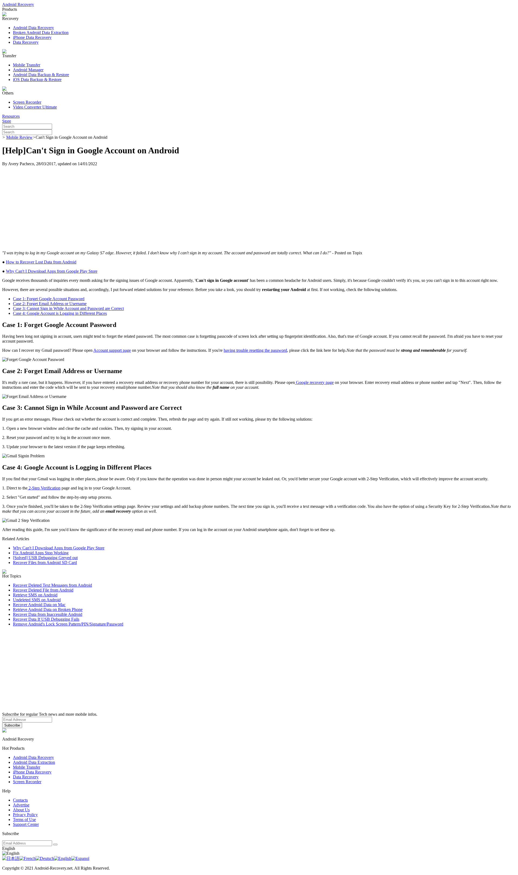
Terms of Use (24, 819)
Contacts (20, 800)
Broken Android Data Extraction (41, 32)
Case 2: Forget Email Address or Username (50, 303)
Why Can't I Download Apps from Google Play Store (51, 271)
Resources (11, 116)
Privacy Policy (25, 814)
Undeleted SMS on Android (37, 599)
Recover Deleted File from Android (43, 590)
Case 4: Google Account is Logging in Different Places (60, 313)
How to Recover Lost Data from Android (41, 262)
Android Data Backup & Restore (41, 74)
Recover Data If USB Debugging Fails (46, 619)
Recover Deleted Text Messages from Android (52, 585)
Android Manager (28, 69)
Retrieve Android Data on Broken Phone (48, 609)
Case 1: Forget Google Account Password (48, 298)
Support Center (26, 824)
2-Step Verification (44, 488)
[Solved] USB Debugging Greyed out (45, 557)
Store (6, 121)
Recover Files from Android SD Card (45, 562)
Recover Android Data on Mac (39, 604)
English (8, 848)
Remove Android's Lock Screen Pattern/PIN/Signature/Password (68, 624)
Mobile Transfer (26, 65)
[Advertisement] (259, 208)
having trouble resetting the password (255, 350)
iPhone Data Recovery (32, 37)
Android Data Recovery (33, 27)
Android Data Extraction (34, 762)
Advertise (21, 805)
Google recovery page (314, 382)
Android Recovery (18, 4)
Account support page (112, 350)
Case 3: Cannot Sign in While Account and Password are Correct (68, 308)
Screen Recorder (27, 102)
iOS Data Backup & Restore (37, 79)
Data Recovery (26, 42)
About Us (21, 810)
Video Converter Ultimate (35, 107)
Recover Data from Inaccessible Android (47, 614)
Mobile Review (19, 137)
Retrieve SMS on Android (35, 595)
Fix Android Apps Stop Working (41, 552)
